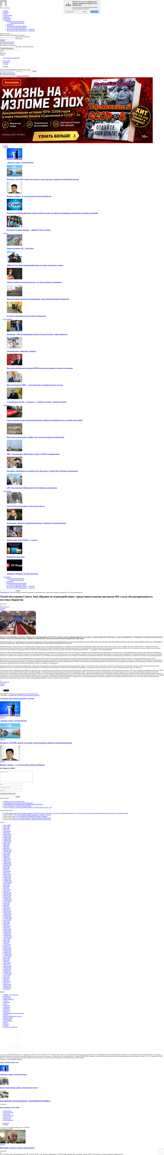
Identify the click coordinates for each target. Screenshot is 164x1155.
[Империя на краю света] (14, 553)
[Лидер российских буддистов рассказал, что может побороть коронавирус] (14, 279)
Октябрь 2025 (7, 840)
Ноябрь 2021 (7, 897)
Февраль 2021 (7, 911)
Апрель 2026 (7, 831)
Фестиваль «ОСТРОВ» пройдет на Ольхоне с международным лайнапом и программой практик (43, 179)
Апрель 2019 (7, 944)
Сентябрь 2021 (7, 900)
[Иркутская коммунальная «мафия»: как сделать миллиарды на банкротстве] (14, 434)
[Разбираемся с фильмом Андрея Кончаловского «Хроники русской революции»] (14, 520)
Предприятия (7, 1019)
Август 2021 (7, 901)
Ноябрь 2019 (7, 934)
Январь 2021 (7, 912)
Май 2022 (6, 888)
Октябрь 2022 (7, 880)
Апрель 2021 (7, 908)
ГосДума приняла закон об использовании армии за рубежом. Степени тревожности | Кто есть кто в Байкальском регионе (39, 813)
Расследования (7, 15)
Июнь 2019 (6, 941)
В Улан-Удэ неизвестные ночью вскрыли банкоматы (26, 316)
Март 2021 (6, 909)
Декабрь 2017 (7, 969)
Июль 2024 (6, 854)
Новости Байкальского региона (12, 1016)
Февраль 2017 (7, 984)
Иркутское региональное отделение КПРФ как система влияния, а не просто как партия (40, 368)
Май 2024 (6, 857)
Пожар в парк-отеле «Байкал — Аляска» (22, 540)
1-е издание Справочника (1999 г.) (17, 27)
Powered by (68, 11)
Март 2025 (6, 848)
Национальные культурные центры (13, 1013)
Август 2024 (7, 852)
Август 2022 (7, 883)
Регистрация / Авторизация (11, 58)
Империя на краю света (16, 557)
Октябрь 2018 (7, 954)
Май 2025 (6, 846)
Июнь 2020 (6, 923)
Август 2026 (7, 825)
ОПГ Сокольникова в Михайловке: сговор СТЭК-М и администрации (33, 454)
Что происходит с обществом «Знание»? (21, 351)
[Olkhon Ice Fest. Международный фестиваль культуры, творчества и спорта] (14, 262)
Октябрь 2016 (7, 987)
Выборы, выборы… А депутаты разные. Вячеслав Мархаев (29, 196)
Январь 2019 (7, 949)
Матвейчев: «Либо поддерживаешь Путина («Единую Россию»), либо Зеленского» (37, 334)
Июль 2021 (6, 903)
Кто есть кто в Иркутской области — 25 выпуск (21, 30)
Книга (5, 1004)
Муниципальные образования (15, 21)
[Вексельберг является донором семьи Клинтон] (13, 1143)
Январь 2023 (7, 875)
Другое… (6, 1001)
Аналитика (6, 996)
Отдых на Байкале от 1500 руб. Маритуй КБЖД (17, 806)
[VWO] (72, 11)
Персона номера (8, 1017)
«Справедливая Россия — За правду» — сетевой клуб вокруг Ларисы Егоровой (36, 402)
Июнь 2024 (6, 856)
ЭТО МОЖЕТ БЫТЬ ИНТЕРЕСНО (11, 698)
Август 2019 (7, 938)
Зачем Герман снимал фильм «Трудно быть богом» (26, 506)
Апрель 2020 (7, 926)
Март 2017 (6, 983)
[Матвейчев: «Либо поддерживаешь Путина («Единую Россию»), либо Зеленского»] (14, 331)
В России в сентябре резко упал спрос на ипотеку (25, 695)
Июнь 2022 (6, 886)
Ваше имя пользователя (23, 36)
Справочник (7, 20)
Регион (5, 14)
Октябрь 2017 (7, 972)
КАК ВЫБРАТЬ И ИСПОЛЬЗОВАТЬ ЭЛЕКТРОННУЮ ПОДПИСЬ (23, 804)
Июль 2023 (6, 866)
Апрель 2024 (7, 859)
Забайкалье (6, 1002)
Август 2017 (7, 975)
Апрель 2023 (7, 871)
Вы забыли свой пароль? (7, 42)
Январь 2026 (7, 836)
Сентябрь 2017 (7, 973)
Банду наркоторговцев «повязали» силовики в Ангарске (34, 815)
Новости (5, 12)
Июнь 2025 (6, 845)
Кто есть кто (7, 1010)
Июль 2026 (6, 826)
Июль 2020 (6, 921)
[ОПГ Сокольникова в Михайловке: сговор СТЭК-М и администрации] (14, 450)
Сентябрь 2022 (7, 882)
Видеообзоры (7, 18)
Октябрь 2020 (7, 917)
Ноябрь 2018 (7, 952)
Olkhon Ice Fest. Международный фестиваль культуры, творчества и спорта (35, 265)
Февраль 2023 (7, 874)
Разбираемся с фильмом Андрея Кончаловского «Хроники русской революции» (36, 523)
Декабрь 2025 (7, 837)
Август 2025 (7, 842)
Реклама (5, 64)
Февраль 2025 (7, 849)
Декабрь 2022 (7, 877)
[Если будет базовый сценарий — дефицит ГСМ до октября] (14, 226)
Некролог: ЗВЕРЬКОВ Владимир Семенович (34, 816)
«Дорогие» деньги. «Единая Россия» (20, 162)
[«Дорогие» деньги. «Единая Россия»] (14, 159)
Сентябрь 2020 (7, 918)
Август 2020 (7, 920)
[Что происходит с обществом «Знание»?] (14, 348)
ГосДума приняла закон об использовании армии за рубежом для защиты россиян (104, 813)
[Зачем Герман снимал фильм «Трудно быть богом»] (14, 503)
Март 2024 (6, 860)
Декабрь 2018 (7, 950)
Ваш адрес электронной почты (25, 46)
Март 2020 (6, 927)
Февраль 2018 (7, 966)
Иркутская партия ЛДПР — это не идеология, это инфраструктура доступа (35, 385)
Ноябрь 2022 (7, 878)
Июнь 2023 (6, 868)
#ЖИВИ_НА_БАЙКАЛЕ (10, 995)
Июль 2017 (6, 976)
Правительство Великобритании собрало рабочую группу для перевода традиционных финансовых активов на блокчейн (52, 213)
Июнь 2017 (6, 978)
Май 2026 (6, 829)
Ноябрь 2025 (7, 839)
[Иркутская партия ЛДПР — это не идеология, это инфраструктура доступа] (14, 381)
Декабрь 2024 (7, 851)
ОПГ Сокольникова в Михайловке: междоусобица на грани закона (32, 488)
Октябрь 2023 (7, 865)
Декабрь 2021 (7, 895)
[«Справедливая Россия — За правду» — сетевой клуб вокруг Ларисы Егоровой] (14, 398)
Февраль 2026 (7, 834)
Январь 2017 (7, 986)
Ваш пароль (19, 38)
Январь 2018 (7, 967)
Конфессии (10, 24)
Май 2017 (6, 980)
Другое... (7, 1117)
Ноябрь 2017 (7, 970)
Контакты (6, 62)
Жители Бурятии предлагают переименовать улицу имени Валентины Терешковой (38, 299)
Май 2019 (6, 943)
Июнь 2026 (6, 828)
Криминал (6, 17)
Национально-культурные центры (17, 26)
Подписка (94, 11)
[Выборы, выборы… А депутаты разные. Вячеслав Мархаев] (14, 193)
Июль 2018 (6, 958)
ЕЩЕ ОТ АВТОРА (28, 698)
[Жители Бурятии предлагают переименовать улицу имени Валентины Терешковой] (14, 296)
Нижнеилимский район (17, 23)
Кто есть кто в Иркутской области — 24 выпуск (21, 29)
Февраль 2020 (7, 929)
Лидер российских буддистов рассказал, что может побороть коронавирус (34, 282)
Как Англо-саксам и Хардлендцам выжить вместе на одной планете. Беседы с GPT (27, 807)
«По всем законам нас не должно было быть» (24, 693)
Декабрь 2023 (7, 862)
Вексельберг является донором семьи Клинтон (17, 1148)
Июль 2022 (6, 885)
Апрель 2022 (7, 889)
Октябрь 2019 (7, 935)
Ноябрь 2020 (7, 915)
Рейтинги (6, 1024)
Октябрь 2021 (7, 898)
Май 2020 (6, 924)
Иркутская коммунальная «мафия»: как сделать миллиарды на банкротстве (35, 437)
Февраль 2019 (7, 947)
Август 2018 (7, 957)
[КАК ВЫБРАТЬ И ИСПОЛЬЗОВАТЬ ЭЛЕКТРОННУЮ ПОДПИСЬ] (4, 1097)
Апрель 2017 (7, 981)
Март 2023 (6, 872)
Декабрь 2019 (7, 932)
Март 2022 (6, 891)
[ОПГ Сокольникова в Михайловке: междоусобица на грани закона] (14, 484)
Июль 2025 (6, 843)
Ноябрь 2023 (7, 863)
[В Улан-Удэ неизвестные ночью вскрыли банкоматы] (14, 312)
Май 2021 (6, 906)
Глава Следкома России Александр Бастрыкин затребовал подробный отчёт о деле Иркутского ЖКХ (45, 420)
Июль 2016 (6, 989)
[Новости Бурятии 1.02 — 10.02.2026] (14, 245)
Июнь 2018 (6, 960)
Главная (5, 10)
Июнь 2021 (6, 905)
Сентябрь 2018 (7, 955)
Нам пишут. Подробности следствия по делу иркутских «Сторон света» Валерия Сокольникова (42, 471)
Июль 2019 (6, 940)
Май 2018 (6, 961)
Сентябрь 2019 (7, 937)
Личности (6, 1011)
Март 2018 (6, 964)
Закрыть (84, 11)
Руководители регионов (10, 1027)
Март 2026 (6, 833)
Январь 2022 (7, 894)
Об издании (6, 61)
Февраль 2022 (7, 892)
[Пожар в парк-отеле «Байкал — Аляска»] (14, 536)
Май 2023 (6, 869)
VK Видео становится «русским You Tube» (22, 574)
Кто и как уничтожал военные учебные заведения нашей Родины (32, 818)
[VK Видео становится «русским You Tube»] (14, 570)
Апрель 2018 (7, 963)
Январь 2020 (7, 931)
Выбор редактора (8, 999)
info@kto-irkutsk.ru (16, 1059)
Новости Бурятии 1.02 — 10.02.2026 (20, 248)
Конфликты (6, 1007)
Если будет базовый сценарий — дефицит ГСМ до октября (28, 230)
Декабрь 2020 (7, 914)
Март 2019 (6, 946)
